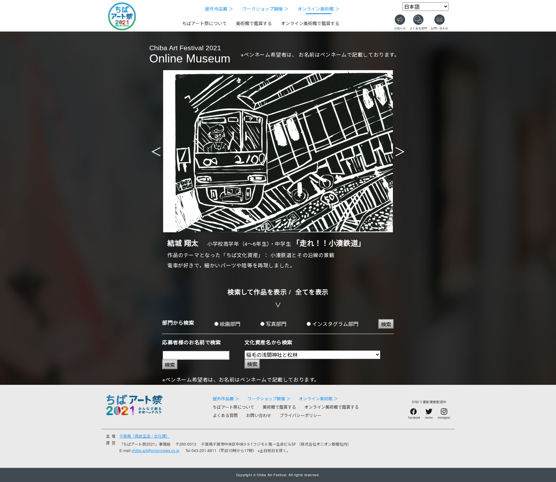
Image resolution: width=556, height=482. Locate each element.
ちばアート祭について (204, 23)
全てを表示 (312, 291)
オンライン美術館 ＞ (318, 8)
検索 (386, 324)
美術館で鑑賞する (254, 23)
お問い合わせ (258, 415)
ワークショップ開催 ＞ (265, 8)
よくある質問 (225, 415)
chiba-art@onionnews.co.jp (156, 450)
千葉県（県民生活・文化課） (144, 436)
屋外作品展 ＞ (219, 8)
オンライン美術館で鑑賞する (310, 23)
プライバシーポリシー (300, 415)
